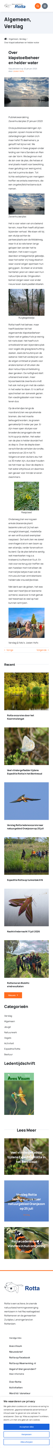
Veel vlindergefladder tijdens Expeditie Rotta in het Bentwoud (26, 1157)
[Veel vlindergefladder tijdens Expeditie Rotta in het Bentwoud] (26, 729)
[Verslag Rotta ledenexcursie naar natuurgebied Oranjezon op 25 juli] (26, 784)
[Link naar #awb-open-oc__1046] (38, 6)
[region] (26, 1422)
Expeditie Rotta (23, 1168)
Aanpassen (26, 1434)
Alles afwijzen (26, 1442)
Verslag (13, 26)
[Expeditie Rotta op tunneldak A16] (26, 839)
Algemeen (17, 19)
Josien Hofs (18, 71)
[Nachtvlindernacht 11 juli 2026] (26, 890)
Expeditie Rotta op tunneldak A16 (25, 880)
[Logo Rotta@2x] (22, 1283)
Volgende (41, 650)
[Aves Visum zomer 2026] (19, 1074)
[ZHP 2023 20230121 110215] (26, 78)
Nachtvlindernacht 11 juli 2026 (23, 931)
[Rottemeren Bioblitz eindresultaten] (26, 942)
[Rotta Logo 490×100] (14, 4)
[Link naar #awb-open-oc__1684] (45, 6)
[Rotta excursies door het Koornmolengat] (26, 674)
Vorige (10, 650)
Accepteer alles (27, 1426)
